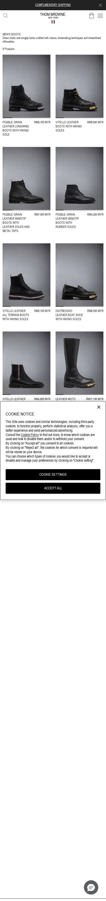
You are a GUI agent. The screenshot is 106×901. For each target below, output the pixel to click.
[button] (91, 887)
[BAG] (92, 16)
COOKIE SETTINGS (53, 475)
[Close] (98, 407)
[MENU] (100, 16)
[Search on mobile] (5, 15)
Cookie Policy (30, 435)
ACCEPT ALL (53, 488)
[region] (53, 450)
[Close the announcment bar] (100, 5)
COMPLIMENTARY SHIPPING (53, 5)
